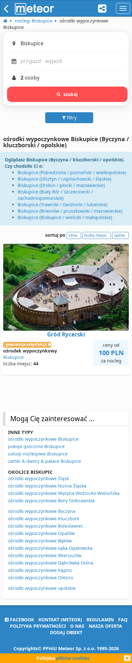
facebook (21, 619)
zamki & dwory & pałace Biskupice (44, 461)
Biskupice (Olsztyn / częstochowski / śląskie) (64, 179)
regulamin (100, 619)
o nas (77, 626)
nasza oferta (105, 626)
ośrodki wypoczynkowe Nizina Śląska (47, 486)
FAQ (123, 619)
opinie (119, 235)
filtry (71, 118)
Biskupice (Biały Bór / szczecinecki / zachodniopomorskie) (55, 195)
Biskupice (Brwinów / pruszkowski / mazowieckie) (70, 211)
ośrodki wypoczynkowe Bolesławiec (45, 526)
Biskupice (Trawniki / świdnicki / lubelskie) (62, 204)
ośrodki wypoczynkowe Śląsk (38, 478)
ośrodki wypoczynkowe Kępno (40, 570)
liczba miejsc (95, 235)
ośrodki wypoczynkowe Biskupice (43, 439)
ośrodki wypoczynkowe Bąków (40, 541)
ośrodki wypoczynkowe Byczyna (41, 511)
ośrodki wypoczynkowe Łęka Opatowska (50, 548)
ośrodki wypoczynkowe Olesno (40, 577)
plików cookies (72, 658)
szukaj (70, 94)
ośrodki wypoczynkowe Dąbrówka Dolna (50, 563)
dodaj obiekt (66, 632)
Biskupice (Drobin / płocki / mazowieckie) (61, 185)
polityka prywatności (38, 626)
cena (73, 235)
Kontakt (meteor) (60, 619)
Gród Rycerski (66, 334)
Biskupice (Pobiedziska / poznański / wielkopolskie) (72, 172)
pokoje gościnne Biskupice (36, 446)
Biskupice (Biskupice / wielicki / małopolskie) (65, 217)
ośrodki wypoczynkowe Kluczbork (43, 518)
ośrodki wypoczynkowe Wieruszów (44, 555)
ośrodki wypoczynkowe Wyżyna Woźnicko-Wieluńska (64, 493)
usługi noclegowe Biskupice (38, 454)
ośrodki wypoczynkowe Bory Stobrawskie (51, 500)
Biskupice (13, 357)
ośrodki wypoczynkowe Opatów (41, 533)
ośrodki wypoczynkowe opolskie (42, 588)
